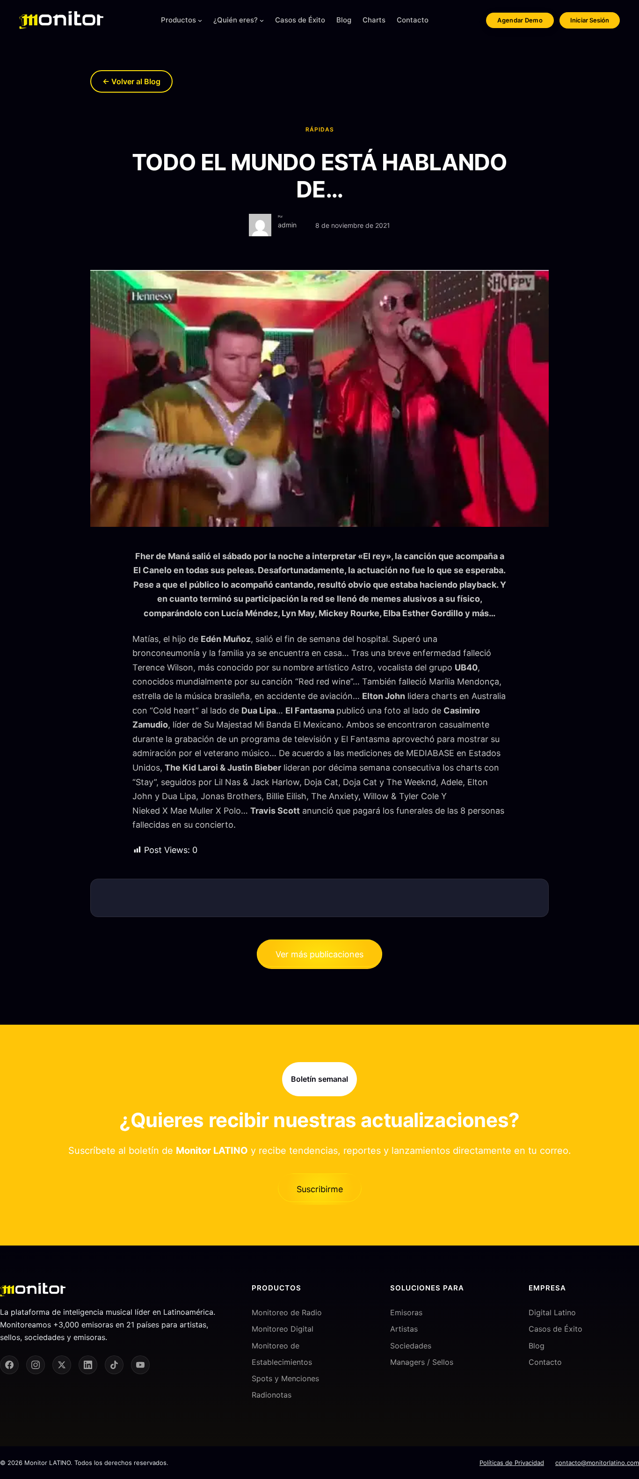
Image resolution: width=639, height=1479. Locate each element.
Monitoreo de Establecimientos (282, 1354)
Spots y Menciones (285, 1378)
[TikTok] (114, 1364)
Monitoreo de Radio (287, 1312)
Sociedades (410, 1345)
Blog (537, 1345)
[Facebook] (9, 1364)
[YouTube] (140, 1364)
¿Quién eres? (235, 19)
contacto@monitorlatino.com (597, 1462)
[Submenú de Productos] (200, 20)
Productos (178, 19)
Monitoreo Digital (282, 1328)
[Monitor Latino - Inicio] (61, 20)
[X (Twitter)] (61, 1364)
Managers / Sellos (421, 1362)
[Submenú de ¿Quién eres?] (262, 20)
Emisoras (406, 1312)
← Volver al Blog (131, 81)
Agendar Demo (520, 20)
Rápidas (319, 129)
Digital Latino (552, 1312)
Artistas (404, 1328)
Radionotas (271, 1394)
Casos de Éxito (555, 1328)
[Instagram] (35, 1364)
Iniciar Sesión (589, 20)
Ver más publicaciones (319, 954)
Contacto (545, 1362)
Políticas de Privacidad (511, 1462)
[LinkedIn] (88, 1364)
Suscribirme (320, 1189)
